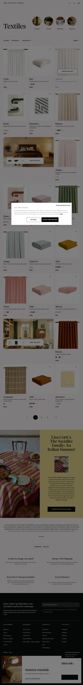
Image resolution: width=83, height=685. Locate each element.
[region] (41, 214)
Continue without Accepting (63, 205)
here (61, 214)
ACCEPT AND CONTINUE (50, 219)
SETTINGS (33, 219)
